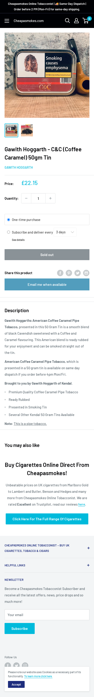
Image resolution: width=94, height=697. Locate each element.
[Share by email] (86, 272)
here (81, 504)
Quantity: (11, 198)
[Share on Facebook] (60, 272)
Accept (16, 684)
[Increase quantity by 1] (50, 198)
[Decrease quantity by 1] (26, 198)
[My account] (76, 20)
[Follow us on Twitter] (16, 665)
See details (18, 239)
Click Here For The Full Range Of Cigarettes (47, 519)
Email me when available (47, 284)
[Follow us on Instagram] (25, 665)
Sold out (47, 254)
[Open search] (67, 20)
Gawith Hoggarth (19, 167)
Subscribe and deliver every (33, 232)
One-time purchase (26, 220)
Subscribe (19, 628)
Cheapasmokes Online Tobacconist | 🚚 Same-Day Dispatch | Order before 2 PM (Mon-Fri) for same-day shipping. (47, 6)
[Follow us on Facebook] (8, 665)
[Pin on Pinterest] (69, 272)
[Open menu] (7, 21)
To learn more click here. (38, 676)
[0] (86, 20)
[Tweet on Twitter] (77, 272)
